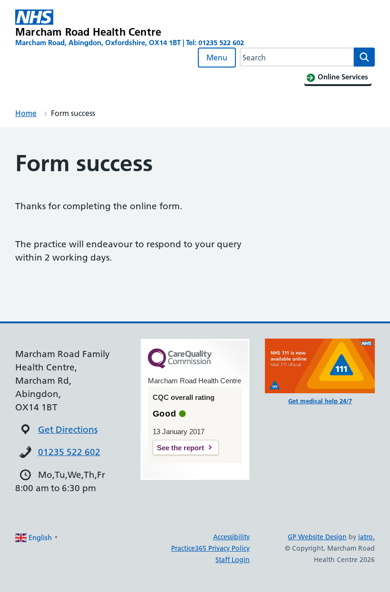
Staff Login (232, 559)
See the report (180, 448)
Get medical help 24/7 (320, 401)
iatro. (366, 537)
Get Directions (68, 429)
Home (26, 113)
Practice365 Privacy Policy (210, 548)
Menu (216, 57)
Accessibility (231, 537)
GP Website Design (317, 537)
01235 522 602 (69, 451)
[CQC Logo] (180, 366)
